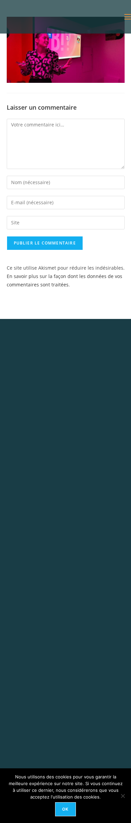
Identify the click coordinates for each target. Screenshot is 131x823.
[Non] (122, 795)
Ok (65, 809)
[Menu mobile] (127, 17)
